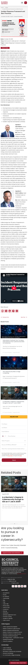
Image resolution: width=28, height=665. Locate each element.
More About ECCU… (21, 573)
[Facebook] (2, 311)
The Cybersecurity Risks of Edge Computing (11, 372)
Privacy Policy (10, 455)
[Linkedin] (9, 311)
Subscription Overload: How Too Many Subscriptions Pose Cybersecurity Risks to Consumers (13, 341)
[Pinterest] (13, 311)
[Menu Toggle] (22, 2)
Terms (21, 455)
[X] (6, 311)
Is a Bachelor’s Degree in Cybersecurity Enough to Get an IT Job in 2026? (13, 402)
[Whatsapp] (16, 311)
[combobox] (4, 436)
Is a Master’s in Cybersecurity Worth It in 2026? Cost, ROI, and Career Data (13, 500)
